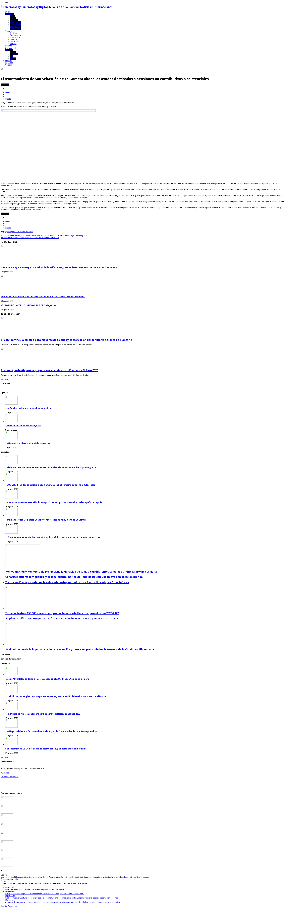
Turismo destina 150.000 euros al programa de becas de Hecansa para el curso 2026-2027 (62, 613)
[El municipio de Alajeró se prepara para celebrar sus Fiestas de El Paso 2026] (7, 831)
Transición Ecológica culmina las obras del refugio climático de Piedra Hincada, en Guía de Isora (67, 582)
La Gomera (9, 14)
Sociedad (9, 50)
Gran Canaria (15, 37)
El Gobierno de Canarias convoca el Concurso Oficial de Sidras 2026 (30, 238)
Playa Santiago (15, 22)
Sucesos (8, 61)
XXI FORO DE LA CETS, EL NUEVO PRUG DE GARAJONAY (28, 305)
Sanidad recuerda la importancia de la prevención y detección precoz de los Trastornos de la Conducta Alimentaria (80, 649)
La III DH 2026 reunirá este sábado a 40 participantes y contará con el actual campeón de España (53, 502)
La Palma (13, 39)
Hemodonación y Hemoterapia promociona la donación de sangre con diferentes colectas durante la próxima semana (59, 267)
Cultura (13, 52)
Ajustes (4, 879)
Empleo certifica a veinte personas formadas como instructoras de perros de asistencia (61, 618)
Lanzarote (14, 42)
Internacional (10, 48)
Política (13, 58)
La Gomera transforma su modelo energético (27, 443)
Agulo (12, 16)
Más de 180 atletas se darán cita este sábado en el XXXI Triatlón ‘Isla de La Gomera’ (43, 296)
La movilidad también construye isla (23, 426)
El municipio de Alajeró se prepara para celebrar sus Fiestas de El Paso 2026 (49, 370)
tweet (7, 92)
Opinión (8, 65)
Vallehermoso (15, 29)
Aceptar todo (12, 879)
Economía (14, 54)
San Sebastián (15, 25)
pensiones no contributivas (22, 232)
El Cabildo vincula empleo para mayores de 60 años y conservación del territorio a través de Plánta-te (66, 339)
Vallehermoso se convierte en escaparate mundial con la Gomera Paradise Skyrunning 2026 (50, 467)
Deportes (9, 63)
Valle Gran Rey (15, 27)
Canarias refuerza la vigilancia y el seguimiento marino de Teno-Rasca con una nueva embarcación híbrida (74, 576)
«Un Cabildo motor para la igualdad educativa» (28, 408)
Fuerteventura (15, 35)
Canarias (8, 31)
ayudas (8, 232)
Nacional (8, 46)
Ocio (11, 56)
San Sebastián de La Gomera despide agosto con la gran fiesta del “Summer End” (45, 749)
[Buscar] (2, 2)
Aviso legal (5, 773)
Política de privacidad (9, 777)
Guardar (4, 906)
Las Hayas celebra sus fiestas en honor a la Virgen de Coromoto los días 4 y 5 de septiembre (51, 731)
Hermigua (14, 20)
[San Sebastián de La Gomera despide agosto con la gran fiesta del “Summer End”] (7, 848)
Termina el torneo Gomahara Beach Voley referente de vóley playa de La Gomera (46, 520)
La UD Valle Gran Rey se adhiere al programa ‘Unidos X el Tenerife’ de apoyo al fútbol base (50, 485)
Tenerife (13, 44)
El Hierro (13, 33)
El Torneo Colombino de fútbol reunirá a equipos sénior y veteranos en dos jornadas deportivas (52, 537)
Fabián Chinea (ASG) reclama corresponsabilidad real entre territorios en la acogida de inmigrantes (44, 236)
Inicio (7, 12)
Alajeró (13, 18)
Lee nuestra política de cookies (136, 877)
